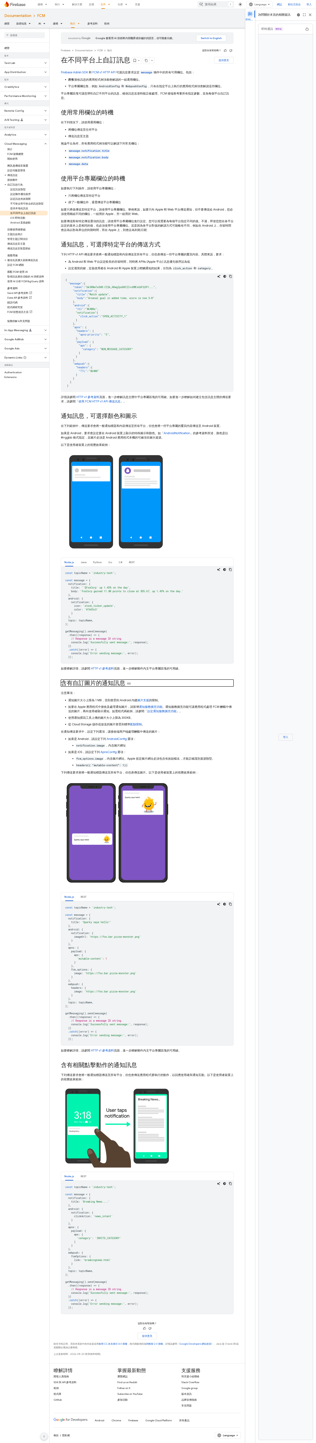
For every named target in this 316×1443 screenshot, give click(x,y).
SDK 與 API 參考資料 (65, 1382)
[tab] (69, 562)
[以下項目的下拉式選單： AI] (45, 23)
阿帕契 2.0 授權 (154, 1343)
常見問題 (186, 1405)
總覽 (7, 23)
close (310, 15)
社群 (120, 4)
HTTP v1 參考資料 (87, 397)
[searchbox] (24, 35)
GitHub (58, 1399)
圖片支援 (143, 700)
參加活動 (122, 1399)
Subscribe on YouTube (129, 1394)
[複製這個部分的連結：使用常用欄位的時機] (117, 113)
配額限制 (136, 724)
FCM (41, 15)
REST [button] (132, 562)
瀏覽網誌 (122, 1376)
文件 (103, 4)
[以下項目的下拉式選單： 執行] (64, 4)
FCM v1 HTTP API (103, 72)
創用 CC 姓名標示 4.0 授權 (113, 1343)
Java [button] (83, 562)
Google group (189, 1388)
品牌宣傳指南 (189, 1399)
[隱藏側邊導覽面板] (44, 1436)
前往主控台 (294, 4)
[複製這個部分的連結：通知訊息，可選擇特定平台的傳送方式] (164, 245)
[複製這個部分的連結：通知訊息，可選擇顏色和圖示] (140, 416)
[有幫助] (225, 50)
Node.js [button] (69, 562)
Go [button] (110, 562)
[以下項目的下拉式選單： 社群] (127, 4)
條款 (56, 1435)
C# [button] (120, 562)
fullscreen (304, 15)
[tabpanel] (147, 615)
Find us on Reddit (127, 1382)
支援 (137, 4)
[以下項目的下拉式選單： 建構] (47, 4)
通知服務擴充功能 (150, 707)
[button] (21, 63)
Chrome (116, 1420)
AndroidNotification (177, 433)
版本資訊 (186, 1394)
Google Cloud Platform (158, 1420)
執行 (57, 4)
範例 (106, 23)
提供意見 (224, 60)
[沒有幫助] (231, 50)
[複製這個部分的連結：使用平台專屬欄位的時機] (129, 179)
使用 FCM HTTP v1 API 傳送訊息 (99, 401)
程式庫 (57, 1394)
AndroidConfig (117, 739)
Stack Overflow (190, 1382)
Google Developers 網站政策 (195, 1343)
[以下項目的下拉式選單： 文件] (110, 4)
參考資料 (92, 23)
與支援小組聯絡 (190, 1376)
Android (99, 1420)
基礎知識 (21, 23)
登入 (309, 4)
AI (39, 23)
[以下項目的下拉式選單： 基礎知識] (30, 23)
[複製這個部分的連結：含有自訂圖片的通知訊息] (129, 683)
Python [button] (97, 562)
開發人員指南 (61, 1376)
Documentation (17, 15)
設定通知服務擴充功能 (161, 711)
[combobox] (216, 4)
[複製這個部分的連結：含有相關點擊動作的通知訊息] (140, 1065)
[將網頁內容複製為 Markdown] (146, 60)
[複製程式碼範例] (231, 276)
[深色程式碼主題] (225, 276)
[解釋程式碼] (219, 276)
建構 (40, 4)
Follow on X (123, 1388)
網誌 (279, 4)
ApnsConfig (109, 752)
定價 (91, 4)
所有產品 (184, 1420)
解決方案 (77, 4)
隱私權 (66, 1435)
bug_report (298, 15)
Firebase (65, 50)
